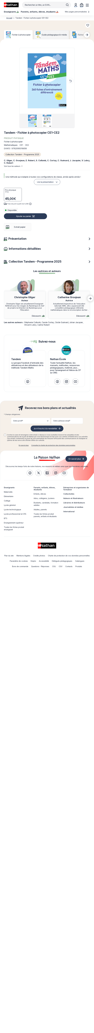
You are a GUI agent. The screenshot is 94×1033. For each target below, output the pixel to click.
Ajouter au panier (23, 216)
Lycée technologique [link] (12, 509)
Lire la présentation (45, 182)
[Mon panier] (81, 5)
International (69, 511)
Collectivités (68, 494)
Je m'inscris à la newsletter (45, 428)
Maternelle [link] (8, 492)
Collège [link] (7, 501)
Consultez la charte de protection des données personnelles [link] (53, 445)
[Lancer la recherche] (67, 5)
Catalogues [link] (79, 561)
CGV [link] (60, 566)
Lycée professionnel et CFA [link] (15, 514)
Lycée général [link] (10, 505)
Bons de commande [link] (20, 566)
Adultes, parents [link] (40, 509)
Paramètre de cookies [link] (19, 561)
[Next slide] (87, 35)
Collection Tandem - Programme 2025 (22, 154)
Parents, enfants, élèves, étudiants (44, 488)
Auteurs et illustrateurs (73, 498)
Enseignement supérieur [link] (14, 523)
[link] (28, 381)
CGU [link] (54, 566)
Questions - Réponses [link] (40, 566)
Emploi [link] (33, 561)
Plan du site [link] (9, 556)
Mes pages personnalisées (76, 12)
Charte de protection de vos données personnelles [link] (69, 556)
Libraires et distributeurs (74, 503)
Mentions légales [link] (23, 556)
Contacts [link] (68, 566)
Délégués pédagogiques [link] (62, 561)
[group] (32, 121)
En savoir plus (24, 445)
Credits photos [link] (39, 556)
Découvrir (36, 316)
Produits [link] (78, 566)
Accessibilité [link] (44, 561)
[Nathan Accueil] (11, 5)
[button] (47, 80)
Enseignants (9, 487)
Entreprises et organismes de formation (76, 488)
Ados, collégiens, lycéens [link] (44, 498)
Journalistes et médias (73, 507)
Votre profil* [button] (18, 421)
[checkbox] (5, 435)
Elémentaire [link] (8, 496)
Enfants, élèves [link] (40, 494)
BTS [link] (5, 518)
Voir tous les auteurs (12, 166)
